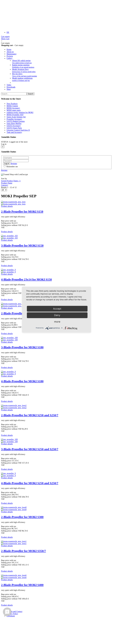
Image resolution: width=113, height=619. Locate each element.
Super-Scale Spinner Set (16, 117)
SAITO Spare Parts (14, 128)
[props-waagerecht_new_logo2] (13, 408)
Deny (57, 315)
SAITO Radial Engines (16, 121)
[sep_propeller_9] (8, 272)
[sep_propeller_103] (9, 238)
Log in (6, 164)
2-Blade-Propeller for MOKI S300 (22, 517)
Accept (57, 308)
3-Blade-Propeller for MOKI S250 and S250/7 (29, 449)
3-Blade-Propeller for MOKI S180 (22, 347)
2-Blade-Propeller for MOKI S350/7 (23, 551)
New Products (12, 104)
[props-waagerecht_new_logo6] (13, 577)
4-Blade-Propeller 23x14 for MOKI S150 (26, 279)
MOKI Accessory (13, 108)
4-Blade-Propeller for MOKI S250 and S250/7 (29, 483)
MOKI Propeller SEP (15, 115)
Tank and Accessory (14, 132)
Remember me (12, 167)
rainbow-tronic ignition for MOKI (20, 112)
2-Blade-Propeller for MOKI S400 (22, 585)
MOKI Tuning (12, 106)
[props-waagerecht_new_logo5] (13, 306)
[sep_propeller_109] (9, 340)
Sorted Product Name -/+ (11, 181)
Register (14, 164)
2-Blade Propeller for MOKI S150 (22, 211)
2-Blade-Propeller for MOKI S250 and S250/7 (29, 415)
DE (8, 32)
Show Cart (5, 37)
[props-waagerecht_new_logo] (13, 204)
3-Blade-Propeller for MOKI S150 (22, 245)
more (57, 321)
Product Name (6, 183)
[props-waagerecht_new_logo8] (13, 510)
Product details (7, 206)
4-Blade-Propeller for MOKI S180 (22, 381)
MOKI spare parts (14, 110)
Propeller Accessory (14, 119)
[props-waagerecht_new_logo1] (13, 544)
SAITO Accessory (14, 126)
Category (4, 185)
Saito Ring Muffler (14, 123)
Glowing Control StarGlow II (18, 130)
